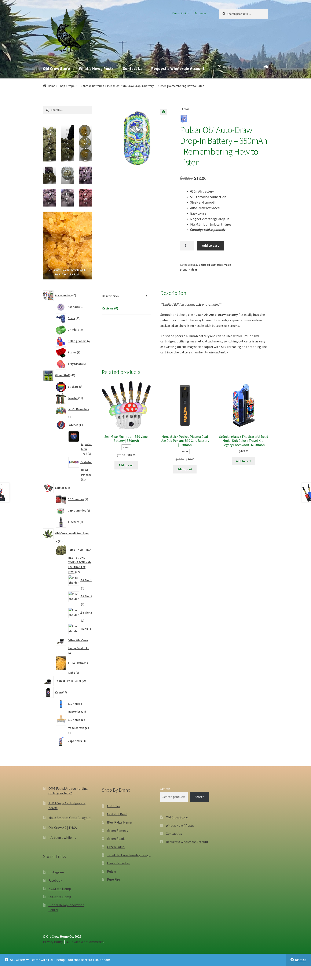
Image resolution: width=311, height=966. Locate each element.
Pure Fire (113, 879)
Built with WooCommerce (84, 942)
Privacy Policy (53, 942)
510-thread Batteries (91, 86)
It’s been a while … (62, 837)
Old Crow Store (56, 68)
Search (165, 789)
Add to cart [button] (126, 465)
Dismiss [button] (300, 960)
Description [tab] (110, 296)
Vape (71, 86)
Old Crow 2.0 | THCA (62, 827)
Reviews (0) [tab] (110, 308)
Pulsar (193, 269)
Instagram (56, 872)
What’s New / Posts (96, 68)
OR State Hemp (59, 897)
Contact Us (132, 68)
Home (51, 86)
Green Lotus (116, 847)
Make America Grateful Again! (69, 817)
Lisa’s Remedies (118, 863)
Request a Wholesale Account (177, 68)
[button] (163, 112)
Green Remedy (117, 830)
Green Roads (116, 838)
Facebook (55, 880)
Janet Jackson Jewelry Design (128, 855)
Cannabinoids (180, 13)
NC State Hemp (59, 889)
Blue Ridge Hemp (119, 822)
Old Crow (113, 806)
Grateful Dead (117, 814)
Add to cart (210, 245)
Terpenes (201, 13)
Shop (62, 86)
